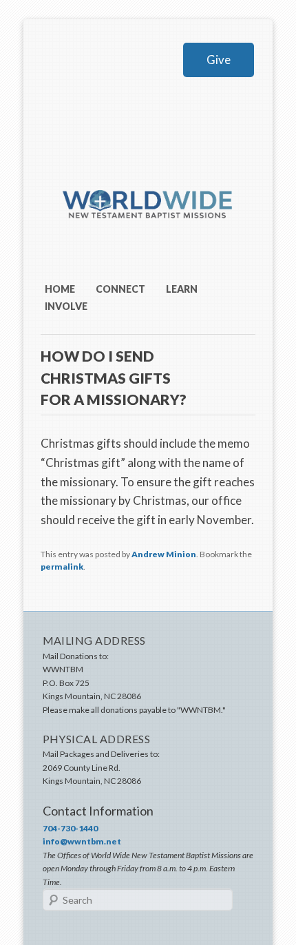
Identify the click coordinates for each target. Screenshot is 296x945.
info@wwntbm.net (82, 841)
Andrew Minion (163, 554)
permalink (62, 566)
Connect (120, 289)
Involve (66, 306)
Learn (182, 289)
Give (219, 59)
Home (60, 289)
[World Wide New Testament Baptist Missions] (148, 240)
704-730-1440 (70, 828)
